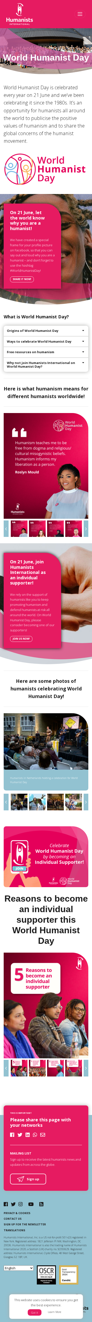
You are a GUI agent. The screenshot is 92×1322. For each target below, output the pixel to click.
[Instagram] (20, 1204)
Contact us (13, 1218)
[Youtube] (31, 1204)
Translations (14, 1230)
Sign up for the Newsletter (25, 1224)
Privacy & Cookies (17, 1213)
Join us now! (21, 638)
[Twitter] (13, 1204)
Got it (34, 1312)
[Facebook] (6, 1204)
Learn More (54, 1312)
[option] (46, 466)
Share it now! (22, 279)
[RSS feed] (41, 1204)
